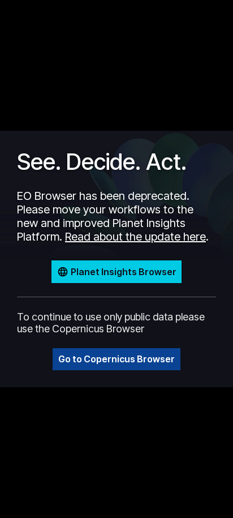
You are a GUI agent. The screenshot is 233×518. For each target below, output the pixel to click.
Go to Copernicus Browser (116, 359)
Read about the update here (135, 236)
